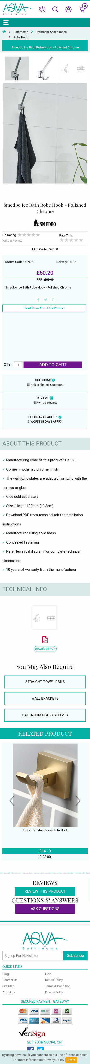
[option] (16, 68)
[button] (12, 801)
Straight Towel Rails (45, 682)
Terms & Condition (58, 986)
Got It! (71, 1060)
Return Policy (54, 980)
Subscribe (75, 955)
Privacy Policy (54, 992)
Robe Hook (20, 37)
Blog (5, 974)
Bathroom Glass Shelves (45, 715)
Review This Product (45, 891)
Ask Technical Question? (47, 385)
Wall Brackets (45, 699)
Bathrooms (20, 32)
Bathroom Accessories (51, 32)
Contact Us (10, 980)
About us (8, 992)
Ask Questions (45, 909)
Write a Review (12, 240)
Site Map (8, 986)
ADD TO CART (52, 364)
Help (48, 974)
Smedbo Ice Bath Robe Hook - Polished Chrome (45, 47)
